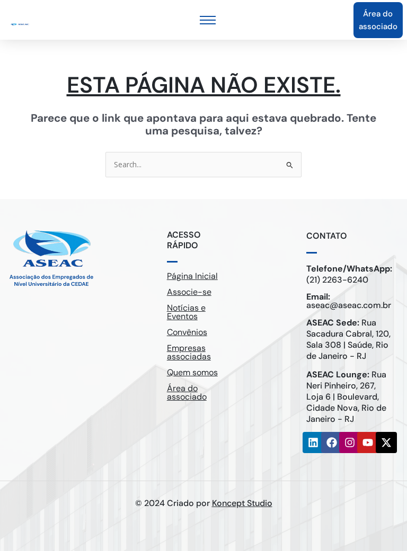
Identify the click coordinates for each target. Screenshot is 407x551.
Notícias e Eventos (186, 312)
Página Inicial (192, 276)
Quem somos (192, 372)
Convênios (187, 332)
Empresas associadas (189, 352)
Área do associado (187, 392)
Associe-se (189, 291)
